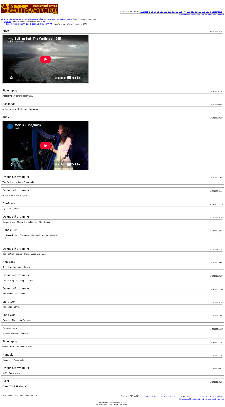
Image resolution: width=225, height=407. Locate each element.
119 (158, 12)
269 (207, 12)
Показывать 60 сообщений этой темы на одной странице (201, 14)
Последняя (217, 12)
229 (203, 12)
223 (200, 12)
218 (180, 12)
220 (188, 12)
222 (196, 12)
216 (173, 12)
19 (152, 12)
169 (161, 12)
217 (177, 12)
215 (169, 12)
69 (155, 12)
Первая (144, 12)
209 (165, 12)
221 (192, 12)
